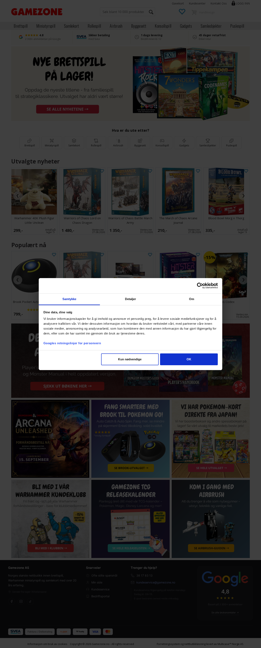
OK (189, 359)
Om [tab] (191, 299)
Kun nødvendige (130, 359)
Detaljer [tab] (130, 299)
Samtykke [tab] (69, 299)
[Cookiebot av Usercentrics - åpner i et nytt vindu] (200, 286)
